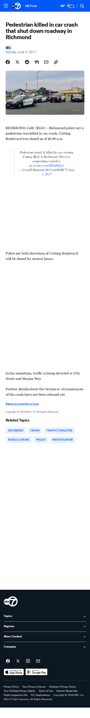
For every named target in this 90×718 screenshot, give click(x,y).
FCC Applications (40, 695)
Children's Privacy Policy (62, 687)
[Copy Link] (55, 62)
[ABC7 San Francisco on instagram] (28, 661)
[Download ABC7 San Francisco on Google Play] (37, 672)
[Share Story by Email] (46, 62)
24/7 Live (31, 6)
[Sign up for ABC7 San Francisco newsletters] (38, 661)
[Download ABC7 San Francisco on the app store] (14, 672)
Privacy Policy (11, 687)
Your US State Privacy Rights (19, 691)
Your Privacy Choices (34, 687)
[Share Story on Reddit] (27, 62)
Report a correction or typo (22, 404)
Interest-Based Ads (67, 691)
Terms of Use (46, 691)
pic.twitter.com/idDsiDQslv (46, 165)
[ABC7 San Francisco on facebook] (8, 661)
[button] (5, 5)
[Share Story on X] (17, 62)
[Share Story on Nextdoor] (36, 62)
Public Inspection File (15, 695)
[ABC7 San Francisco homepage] (16, 5)
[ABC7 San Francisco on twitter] (18, 661)
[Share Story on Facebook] (7, 62)
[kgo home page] (11, 601)
